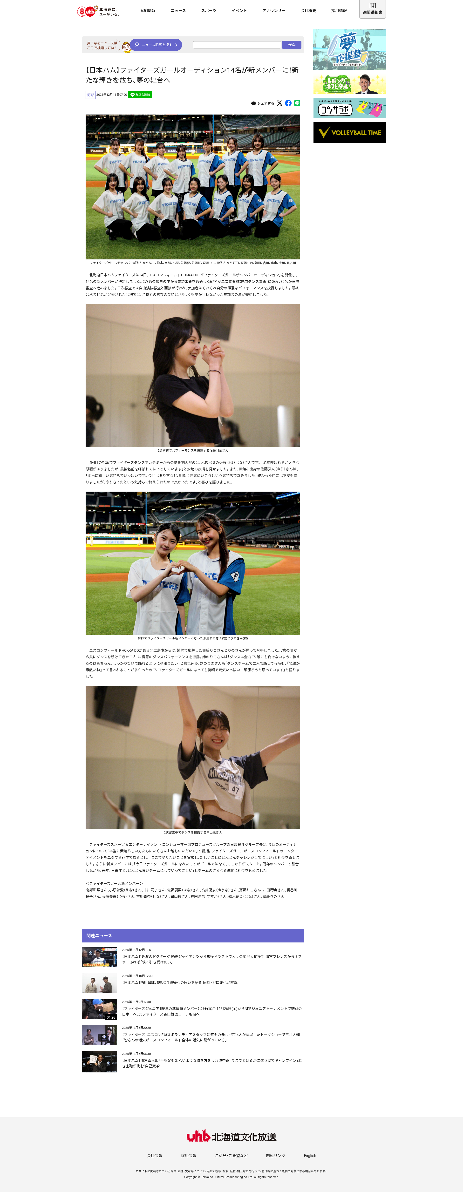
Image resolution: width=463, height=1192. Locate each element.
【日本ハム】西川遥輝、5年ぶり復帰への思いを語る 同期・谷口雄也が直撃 (180, 983)
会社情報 (154, 1155)
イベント (239, 10)
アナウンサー (274, 10)
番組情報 (148, 10)
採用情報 (339, 10)
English (310, 1155)
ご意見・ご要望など (231, 1155)
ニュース (178, 10)
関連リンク (275, 1155)
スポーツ (209, 10)
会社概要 (308, 10)
